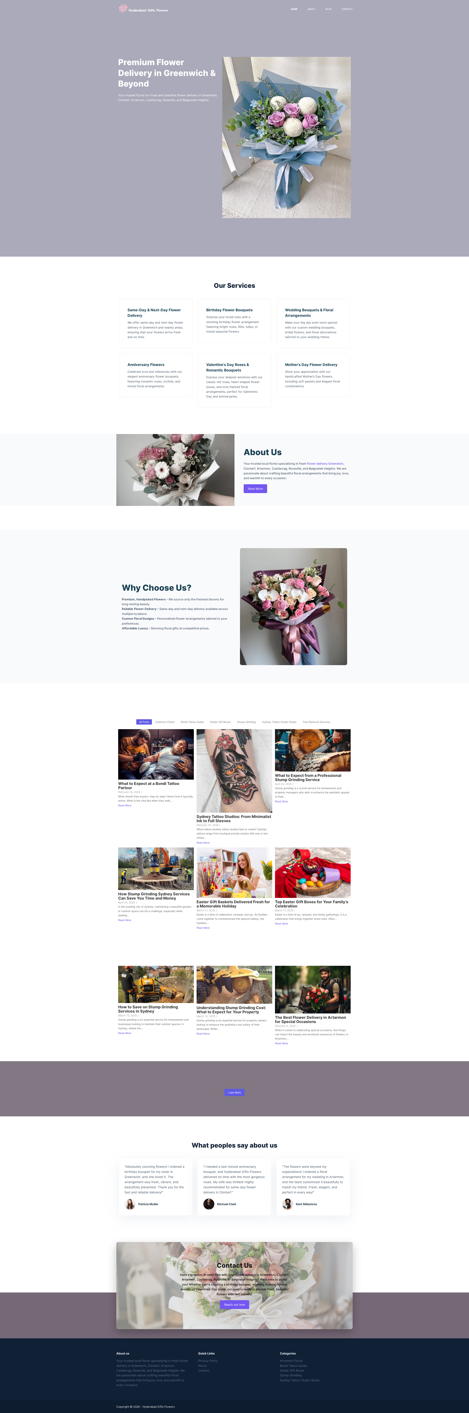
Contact (347, 9)
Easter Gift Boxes (292, 1370)
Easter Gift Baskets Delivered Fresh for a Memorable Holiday (233, 904)
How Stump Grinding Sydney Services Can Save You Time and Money (154, 896)
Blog (329, 9)
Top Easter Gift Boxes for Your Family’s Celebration (311, 904)
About (311, 9)
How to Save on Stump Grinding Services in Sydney (148, 1009)
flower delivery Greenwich (325, 463)
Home (294, 9)
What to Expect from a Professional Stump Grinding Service (308, 777)
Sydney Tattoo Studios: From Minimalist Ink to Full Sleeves (234, 818)
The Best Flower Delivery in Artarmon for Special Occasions (310, 1019)
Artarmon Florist (291, 1361)
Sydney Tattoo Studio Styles (300, 1380)
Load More (234, 1092)
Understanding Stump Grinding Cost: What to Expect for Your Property (231, 1010)
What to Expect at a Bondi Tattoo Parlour (148, 785)
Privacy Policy (208, 1361)
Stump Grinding (291, 1375)
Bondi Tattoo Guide (293, 1366)
